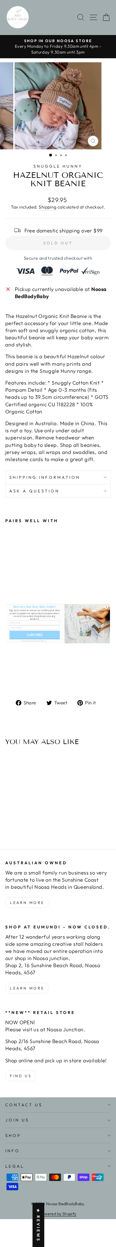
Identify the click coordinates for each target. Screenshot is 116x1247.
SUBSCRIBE (34, 634)
